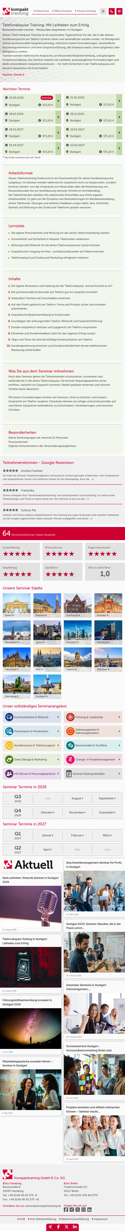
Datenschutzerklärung (74, 1219)
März (106, 835)
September (106, 798)
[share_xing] (50, 1227)
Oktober (47, 812)
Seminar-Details (12, 74)
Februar (76, 835)
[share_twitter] (66, 1227)
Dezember (106, 812)
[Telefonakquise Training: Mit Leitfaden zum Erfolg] (112, 11)
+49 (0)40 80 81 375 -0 (22, 1195)
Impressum (100, 1219)
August (76, 798)
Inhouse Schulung (86, 11)
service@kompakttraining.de (43, 1205)
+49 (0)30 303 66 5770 (83, 1195)
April (46, 849)
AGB (22, 1219)
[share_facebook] (58, 1227)
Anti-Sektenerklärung (42, 1219)
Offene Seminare (63, 11)
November (76, 812)
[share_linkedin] (75, 1227)
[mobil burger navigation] (103, 11)
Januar (46, 835)
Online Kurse (42, 11)
